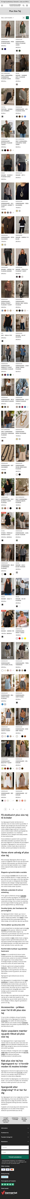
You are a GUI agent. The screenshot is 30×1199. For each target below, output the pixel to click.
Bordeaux (5, 375)
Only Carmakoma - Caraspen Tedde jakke (22, 142)
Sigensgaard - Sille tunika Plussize (22, 400)
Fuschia (22, 407)
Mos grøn (2, 508)
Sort (2, 49)
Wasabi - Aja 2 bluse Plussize (20, 565)
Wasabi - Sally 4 (6, 599)
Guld (17, 211)
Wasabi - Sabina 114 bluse (22, 238)
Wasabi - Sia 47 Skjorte (20, 336)
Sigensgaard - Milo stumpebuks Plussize (7, 566)
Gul (25, 638)
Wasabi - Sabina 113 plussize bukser (7, 270)
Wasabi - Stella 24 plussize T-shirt (22, 270)
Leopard (2, 473)
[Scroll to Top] (27, 1190)
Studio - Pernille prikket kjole (6, 533)
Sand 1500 (22, 277)
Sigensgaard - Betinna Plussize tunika (6, 142)
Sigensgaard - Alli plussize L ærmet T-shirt (7, 205)
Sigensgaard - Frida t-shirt (20, 631)
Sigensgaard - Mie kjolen (7, 794)
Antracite (2, 116)
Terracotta (17, 407)
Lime (2, 768)
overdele (12, 875)
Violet (11, 213)
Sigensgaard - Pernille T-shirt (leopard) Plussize (7, 367)
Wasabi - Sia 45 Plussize (20, 599)
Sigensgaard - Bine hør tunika (22, 729)
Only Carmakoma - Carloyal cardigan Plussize (7, 433)
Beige (17, 474)
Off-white (20, 606)
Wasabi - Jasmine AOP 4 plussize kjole (21, 77)
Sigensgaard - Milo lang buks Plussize (7, 400)
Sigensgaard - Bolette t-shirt (6, 761)
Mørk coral (22, 801)
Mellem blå (25, 116)
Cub (20, 508)
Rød (20, 638)
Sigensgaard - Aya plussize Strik (22, 110)
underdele (23, 896)
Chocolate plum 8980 (20, 277)
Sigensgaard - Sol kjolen (22, 761)
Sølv (20, 211)
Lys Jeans (5, 704)
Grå (8, 213)
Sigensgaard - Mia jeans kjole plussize (7, 696)
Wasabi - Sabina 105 (7, 631)
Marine (5, 49)
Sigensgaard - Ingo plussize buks (7, 42)
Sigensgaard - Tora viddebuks (22, 663)
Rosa (8, 508)
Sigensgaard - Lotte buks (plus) (6, 663)
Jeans (2, 704)
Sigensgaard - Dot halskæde (7, 466)
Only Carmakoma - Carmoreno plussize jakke (7, 77)
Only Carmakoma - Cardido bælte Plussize (22, 501)
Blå (2, 311)
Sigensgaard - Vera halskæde (22, 204)
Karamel (25, 736)
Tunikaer (3, 954)
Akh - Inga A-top (6, 335)
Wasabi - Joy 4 (20, 175)
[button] (27, 5)
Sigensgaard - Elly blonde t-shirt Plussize (7, 501)
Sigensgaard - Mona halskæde (21, 432)
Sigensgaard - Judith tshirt (5, 729)
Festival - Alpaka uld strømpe (6, 110)
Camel (11, 311)
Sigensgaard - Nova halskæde (7, 238)
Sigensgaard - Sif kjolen (21, 794)
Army (20, 51)
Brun (20, 116)
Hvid (5, 341)
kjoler (21, 917)
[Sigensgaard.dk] (15, 5)
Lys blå (22, 638)
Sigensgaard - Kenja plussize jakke (20, 43)
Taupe (22, 116)
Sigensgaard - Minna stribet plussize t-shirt (6, 303)
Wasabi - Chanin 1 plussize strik (7, 175)
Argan (5, 213)
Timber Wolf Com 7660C (17, 84)
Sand (8, 311)
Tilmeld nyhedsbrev (15, 1157)
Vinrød (8, 150)
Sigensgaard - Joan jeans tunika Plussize (22, 367)
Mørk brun (2, 441)
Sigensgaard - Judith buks (20, 696)
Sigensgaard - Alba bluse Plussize (22, 533)
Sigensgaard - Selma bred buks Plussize (21, 467)
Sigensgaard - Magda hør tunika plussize (22, 303)
